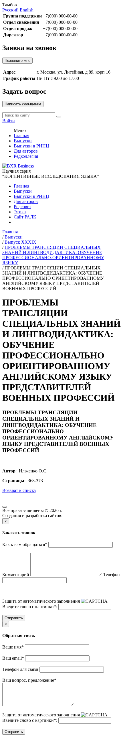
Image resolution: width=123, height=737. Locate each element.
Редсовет (22, 206)
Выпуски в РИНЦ (31, 145)
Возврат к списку (19, 490)
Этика (20, 211)
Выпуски (23, 140)
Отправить (14, 618)
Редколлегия (26, 156)
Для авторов (26, 151)
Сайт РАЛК (25, 216)
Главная (21, 135)
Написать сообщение (23, 104)
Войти (8, 120)
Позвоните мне (17, 60)
